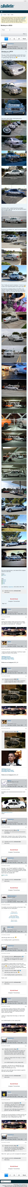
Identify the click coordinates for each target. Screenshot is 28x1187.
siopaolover (10, 43)
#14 (26, 1099)
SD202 (9, 641)
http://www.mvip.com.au (6, 812)
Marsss (9, 780)
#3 (26, 649)
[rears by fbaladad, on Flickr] (3, 582)
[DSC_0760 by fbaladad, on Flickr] (4, 875)
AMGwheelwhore (11, 896)
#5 (26, 728)
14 (19, 39)
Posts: (19, 48)
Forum (5, 14)
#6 (26, 789)
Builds (12, 14)
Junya (9, 609)
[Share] (25, 48)
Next (24, 39)
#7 (26, 827)
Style (8, 14)
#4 (26, 676)
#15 (26, 1142)
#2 (26, 617)
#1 (26, 51)
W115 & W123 (14, 921)
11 (14, 39)
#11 (26, 953)
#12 (26, 1006)
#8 (26, 865)
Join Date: (9, 48)
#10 (26, 934)
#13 (26, 1046)
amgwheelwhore (14, 913)
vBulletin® (20, 1184)
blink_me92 (10, 927)
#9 (26, 904)
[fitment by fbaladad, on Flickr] (3, 575)
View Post (17, 679)
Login (25, 1)
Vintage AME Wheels (14, 916)
